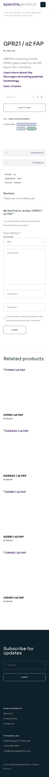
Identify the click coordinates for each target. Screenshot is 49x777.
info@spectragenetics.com (17, 751)
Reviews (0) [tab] (38, 163)
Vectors (31, 129)
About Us (8, 713)
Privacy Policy (10, 718)
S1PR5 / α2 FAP (13, 415)
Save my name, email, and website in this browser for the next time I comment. (24, 318)
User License (12, 86)
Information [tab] (37, 153)
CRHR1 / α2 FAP (13, 597)
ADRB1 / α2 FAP (13, 536)
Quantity (11, 97)
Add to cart (24, 108)
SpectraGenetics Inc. (20, 764)
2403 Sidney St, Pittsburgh (16, 741)
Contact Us (9, 723)
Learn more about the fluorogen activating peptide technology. (23, 77)
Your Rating (12, 233)
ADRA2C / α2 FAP (14, 475)
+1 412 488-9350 (11, 746)
